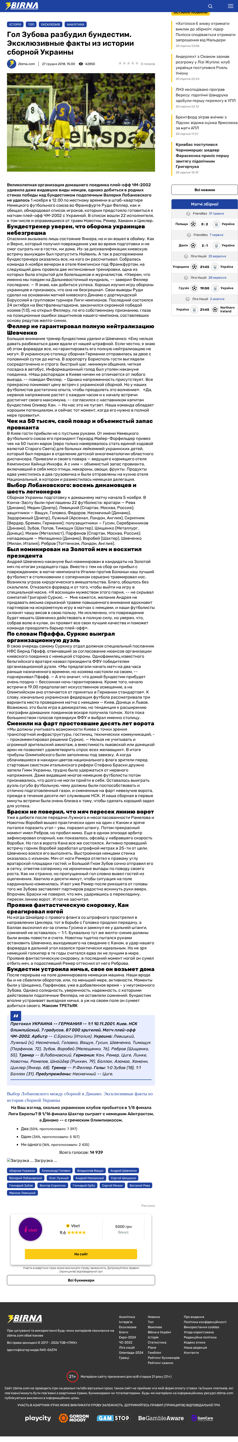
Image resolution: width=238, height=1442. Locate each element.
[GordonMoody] (74, 1418)
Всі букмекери (81, 1280)
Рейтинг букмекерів (164, 1358)
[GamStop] (113, 1418)
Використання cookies (201, 1327)
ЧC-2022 (125, 1342)
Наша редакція (195, 1348)
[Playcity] (38, 1418)
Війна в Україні (159, 1332)
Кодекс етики (194, 1342)
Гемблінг (155, 1353)
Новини (154, 1317)
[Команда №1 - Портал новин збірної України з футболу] (19, 6)
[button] (210, 7)
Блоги (123, 1332)
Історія (15, 24)
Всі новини (205, 190)
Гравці (124, 1358)
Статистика (157, 1342)
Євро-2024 (127, 1337)
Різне (152, 1348)
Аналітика (75, 24)
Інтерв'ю (125, 1322)
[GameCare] (202, 1418)
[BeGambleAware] (161, 1418)
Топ (31, 24)
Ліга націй (127, 1348)
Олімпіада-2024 (131, 1353)
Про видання (194, 1317)
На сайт (81, 1254)
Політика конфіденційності (205, 1322)
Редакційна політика (200, 1337)
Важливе (155, 1327)
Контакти (191, 1353)
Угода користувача (199, 1332)
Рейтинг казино (160, 1363)
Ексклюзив (50, 24)
